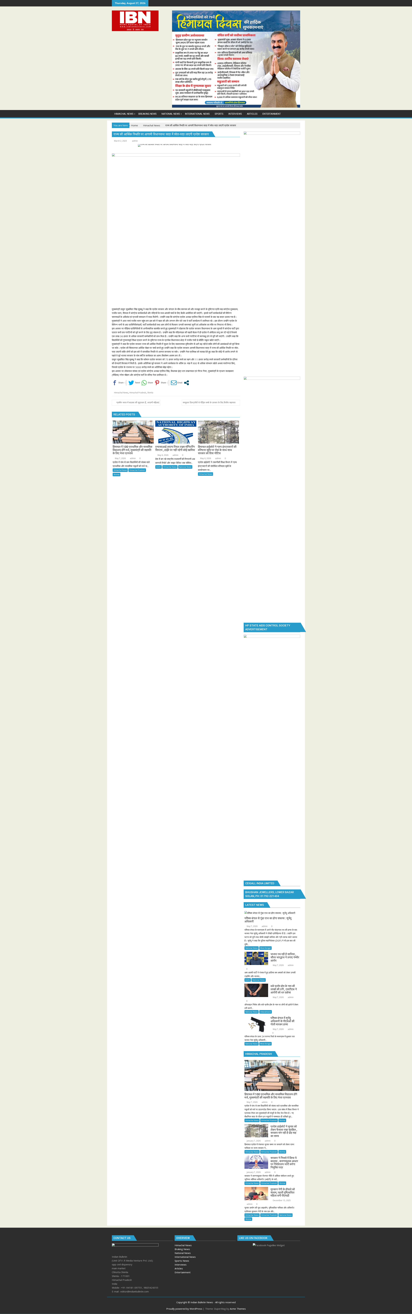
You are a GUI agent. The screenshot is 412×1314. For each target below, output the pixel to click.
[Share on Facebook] (118, 383)
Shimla (150, 392)
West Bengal (265, 948)
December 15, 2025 (281, 1200)
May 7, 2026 (120, 458)
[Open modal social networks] (186, 383)
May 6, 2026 (162, 455)
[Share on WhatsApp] (147, 383)
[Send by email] (176, 383)
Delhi (158, 467)
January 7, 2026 (253, 1140)
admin (135, 140)
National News (185, 467)
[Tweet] (134, 383)
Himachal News (121, 392)
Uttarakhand (265, 1012)
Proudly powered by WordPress (184, 1308)
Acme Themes (238, 1308)
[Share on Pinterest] (160, 383)
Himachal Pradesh (137, 392)
